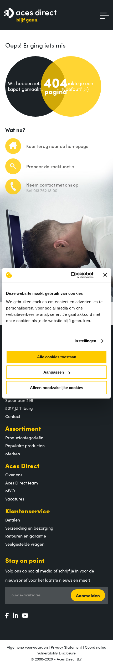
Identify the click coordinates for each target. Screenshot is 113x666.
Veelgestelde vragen (24, 544)
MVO (10, 490)
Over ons (13, 474)
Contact (12, 416)
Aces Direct (22, 465)
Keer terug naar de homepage (57, 146)
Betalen (12, 520)
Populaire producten (25, 445)
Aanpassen (53, 372)
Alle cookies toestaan (56, 357)
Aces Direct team (21, 483)
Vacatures (14, 499)
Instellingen (85, 341)
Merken (12, 453)
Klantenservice (27, 510)
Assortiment (23, 428)
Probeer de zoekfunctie (50, 166)
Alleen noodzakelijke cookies (56, 387)
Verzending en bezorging (29, 528)
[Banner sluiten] (105, 275)
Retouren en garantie (25, 536)
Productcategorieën (24, 437)
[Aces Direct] (30, 15)
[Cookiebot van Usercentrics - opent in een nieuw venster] (71, 275)
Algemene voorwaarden (27, 647)
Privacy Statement (66, 647)
